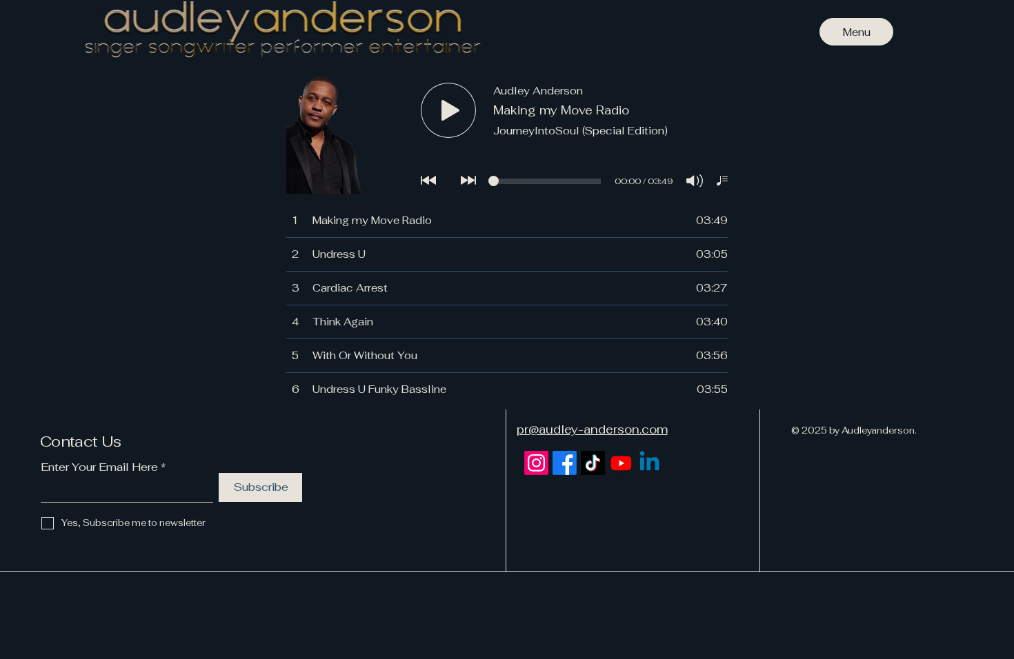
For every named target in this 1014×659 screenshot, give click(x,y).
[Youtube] (621, 463)
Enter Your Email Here (99, 467)
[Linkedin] (649, 463)
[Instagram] (536, 463)
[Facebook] (565, 463)
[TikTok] (593, 463)
